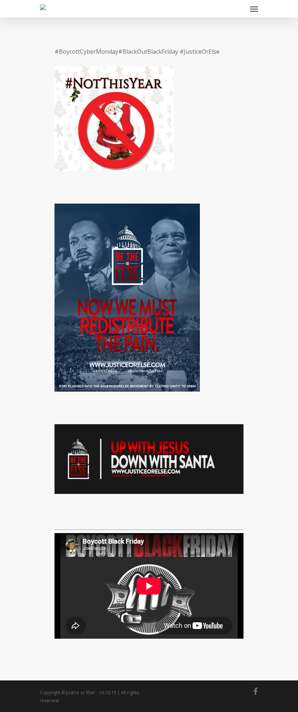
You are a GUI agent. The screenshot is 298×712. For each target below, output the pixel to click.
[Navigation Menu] (254, 8)
